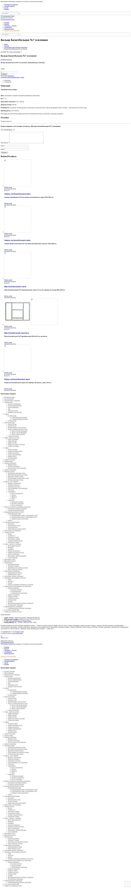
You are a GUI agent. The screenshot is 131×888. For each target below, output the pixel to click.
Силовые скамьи (12, 449)
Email (22, 77)
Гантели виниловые (13, 407)
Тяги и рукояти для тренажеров (17, 468)
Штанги (6, 414)
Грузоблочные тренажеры (15, 605)
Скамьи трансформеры (14, 454)
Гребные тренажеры (10, 470)
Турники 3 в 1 (12, 535)
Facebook (3, 77)
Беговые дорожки (9, 397)
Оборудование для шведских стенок (18, 478)
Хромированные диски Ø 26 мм (17, 427)
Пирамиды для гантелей (15, 412)
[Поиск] (19, 13)
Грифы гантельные (13, 439)
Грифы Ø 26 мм (12, 441)
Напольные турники (13, 542)
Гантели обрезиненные (14, 404)
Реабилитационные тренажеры (13, 606)
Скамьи (6, 448)
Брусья (10, 534)
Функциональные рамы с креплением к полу (24, 517)
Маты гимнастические (14, 546)
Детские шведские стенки (15, 480)
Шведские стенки (9, 471)
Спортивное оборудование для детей (15, 578)
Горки (9, 579)
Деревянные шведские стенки (16, 473)
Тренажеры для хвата (14, 486)
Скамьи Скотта (12, 456)
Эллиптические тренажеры (12, 400)
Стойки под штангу (13, 598)
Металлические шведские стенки (17, 475)
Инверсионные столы (14, 574)
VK (13, 642)
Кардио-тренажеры (13, 588)
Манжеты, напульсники (14, 483)
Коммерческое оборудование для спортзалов (17, 586)
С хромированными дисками (19, 419)
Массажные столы (9, 559)
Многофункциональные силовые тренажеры (20, 603)
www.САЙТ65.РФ (17, 633)
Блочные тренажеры (14, 466)
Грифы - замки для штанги (11, 438)
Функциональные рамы (14, 514)
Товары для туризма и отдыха (13, 611)
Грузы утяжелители (17, 493)
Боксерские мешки (13, 564)
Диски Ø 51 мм (12, 426)
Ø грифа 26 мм (12, 416)
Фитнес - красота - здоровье (12, 544)
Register (6, 9)
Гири (9, 409)
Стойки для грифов (13, 446)
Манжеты (14, 497)
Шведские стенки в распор (16, 476)
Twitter (8, 77)
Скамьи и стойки (12, 596)
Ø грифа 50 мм (12, 421)
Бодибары (11, 549)
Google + (18, 77)
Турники (10, 601)
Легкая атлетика (12, 527)
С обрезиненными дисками (19, 417)
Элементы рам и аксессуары (19, 519)
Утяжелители (12, 492)
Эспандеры (11, 500)
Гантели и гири (8, 402)
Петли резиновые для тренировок (17, 488)
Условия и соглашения (11, 4)
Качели (10, 583)
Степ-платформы (13, 557)
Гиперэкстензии (12, 458)
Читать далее (8, 187)
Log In (6, 7)
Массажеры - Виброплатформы (17, 556)
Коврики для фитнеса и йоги (16, 552)
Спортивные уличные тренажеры (13, 576)
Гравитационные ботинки (15, 573)
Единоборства (8, 562)
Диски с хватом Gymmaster (19, 431)
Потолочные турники (14, 539)
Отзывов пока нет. (6, 59)
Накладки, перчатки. (13, 485)
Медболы (10, 547)
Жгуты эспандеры (16, 505)
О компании (8, 27)
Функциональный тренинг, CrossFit (14, 512)
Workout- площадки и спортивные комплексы (17, 507)
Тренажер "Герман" (13, 566)
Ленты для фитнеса (13, 554)
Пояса (13, 498)
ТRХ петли (11, 490)
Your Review (5, 143)
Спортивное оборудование (12, 522)
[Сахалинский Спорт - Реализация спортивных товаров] (8, 16)
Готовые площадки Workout (16, 510)
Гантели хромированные (15, 405)
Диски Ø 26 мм (12, 424)
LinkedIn (12, 77)
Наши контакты (9, 29)
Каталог (6, 24)
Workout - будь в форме (11, 481)
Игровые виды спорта (14, 525)
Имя (2, 146)
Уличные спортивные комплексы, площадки (20, 584)
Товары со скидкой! (12, 30)
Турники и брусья (9, 532)
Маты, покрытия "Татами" (15, 569)
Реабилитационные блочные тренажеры (19, 608)
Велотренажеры (9, 399)
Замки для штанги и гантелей (16, 444)
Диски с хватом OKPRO (18, 434)
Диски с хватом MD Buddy (19, 432)
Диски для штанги (9, 422)
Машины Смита (12, 465)
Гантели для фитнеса (14, 551)
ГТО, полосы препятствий (11, 610)
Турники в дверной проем (15, 541)
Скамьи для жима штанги (15, 451)
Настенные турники (13, 537)
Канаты (10, 520)
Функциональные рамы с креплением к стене (24, 515)
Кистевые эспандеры (17, 503)
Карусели (10, 581)
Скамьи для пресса (13, 453)
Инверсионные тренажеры (12, 571)
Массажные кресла (10, 561)
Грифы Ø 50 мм (12, 443)
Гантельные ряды (13, 411)
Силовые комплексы (10, 463)
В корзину (4, 74)
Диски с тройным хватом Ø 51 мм (17, 429)
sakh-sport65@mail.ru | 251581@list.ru (20, 621)
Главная (6, 22)
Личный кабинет (9, 6)
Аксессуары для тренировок (12, 530)
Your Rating (4, 129)
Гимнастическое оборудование (17, 529)
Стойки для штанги (9, 459)
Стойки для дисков (13, 436)
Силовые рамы (8, 461)
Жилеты (13, 495)
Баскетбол (11, 76)
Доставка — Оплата (10, 25)
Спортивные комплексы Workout (17, 508)
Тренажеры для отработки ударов (18, 568)
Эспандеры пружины (17, 502)
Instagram (9, 642)
